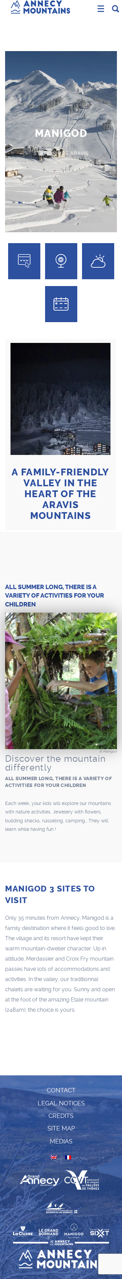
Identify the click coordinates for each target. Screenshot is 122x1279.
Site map (61, 1128)
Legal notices (61, 1103)
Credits (61, 1115)
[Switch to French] (68, 1157)
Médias (61, 1141)
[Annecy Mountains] (40, 6)
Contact (61, 1090)
